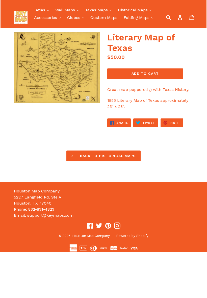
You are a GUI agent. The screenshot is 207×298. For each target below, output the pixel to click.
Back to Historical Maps (107, 156)
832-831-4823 (41, 209)
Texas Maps (99, 9)
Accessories (48, 17)
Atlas (43, 9)
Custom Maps (103, 17)
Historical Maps (136, 9)
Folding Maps (140, 17)
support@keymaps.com (50, 215)
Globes (77, 17)
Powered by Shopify (132, 236)
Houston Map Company (91, 236)
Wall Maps (68, 9)
